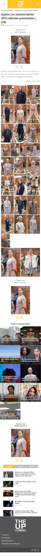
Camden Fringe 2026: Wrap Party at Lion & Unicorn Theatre (26, 512)
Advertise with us (7, 541)
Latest (21, 466)
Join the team (6, 538)
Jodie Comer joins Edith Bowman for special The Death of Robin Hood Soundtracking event (25, 493)
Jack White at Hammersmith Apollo (25, 502)
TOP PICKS (32, 466)
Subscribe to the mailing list (11, 544)
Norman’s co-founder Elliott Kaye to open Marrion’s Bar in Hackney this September (25, 474)
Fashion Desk (9, 25)
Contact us (5, 535)
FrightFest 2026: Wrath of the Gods (25, 482)
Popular (9, 466)
